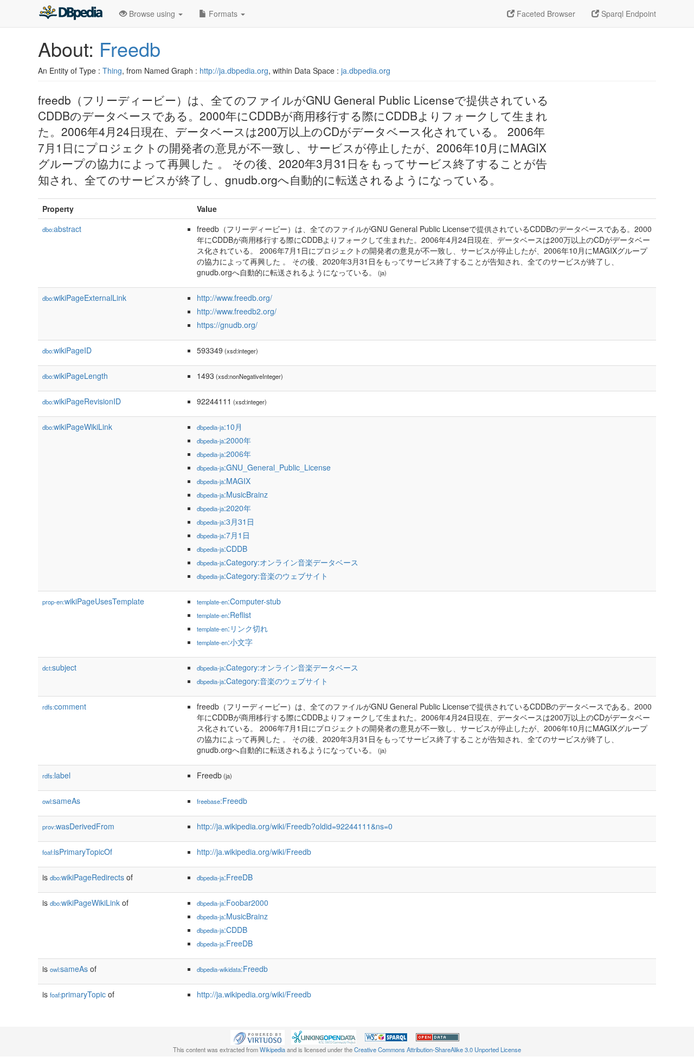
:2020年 (224, 507)
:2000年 (224, 440)
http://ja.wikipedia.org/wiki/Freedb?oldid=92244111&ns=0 (295, 826)
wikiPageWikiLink (77, 426)
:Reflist (224, 614)
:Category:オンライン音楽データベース (277, 562)
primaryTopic (78, 994)
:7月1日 (223, 535)
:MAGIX (223, 480)
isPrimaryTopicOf (77, 851)
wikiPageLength (75, 375)
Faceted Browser (545, 13)
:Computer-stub (239, 601)
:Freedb (222, 800)
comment (64, 706)
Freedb (129, 48)
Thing (112, 70)
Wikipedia (272, 1049)
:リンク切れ (232, 628)
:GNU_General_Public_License (264, 467)
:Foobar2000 (232, 902)
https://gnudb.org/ (227, 324)
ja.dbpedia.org (365, 70)
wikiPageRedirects (87, 877)
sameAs (61, 800)
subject (59, 667)
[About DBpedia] (70, 13)
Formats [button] (223, 13)
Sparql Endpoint (627, 13)
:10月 (219, 426)
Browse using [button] (152, 13)
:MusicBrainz (232, 494)
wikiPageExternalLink (84, 297)
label (56, 775)
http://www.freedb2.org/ (237, 311)
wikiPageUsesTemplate (93, 601)
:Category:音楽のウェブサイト (262, 575)
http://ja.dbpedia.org (234, 70)
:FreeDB (225, 877)
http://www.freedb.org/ (234, 297)
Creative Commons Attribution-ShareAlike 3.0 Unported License (437, 1049)
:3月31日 (225, 521)
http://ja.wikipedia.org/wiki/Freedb (254, 851)
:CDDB (222, 548)
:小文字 (225, 641)
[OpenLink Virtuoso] (257, 1036)
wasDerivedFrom (78, 826)
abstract (61, 228)
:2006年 (224, 453)
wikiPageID (67, 350)
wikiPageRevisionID (81, 401)
